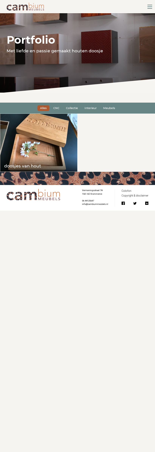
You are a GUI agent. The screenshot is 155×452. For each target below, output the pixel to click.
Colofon (126, 190)
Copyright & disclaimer (135, 195)
